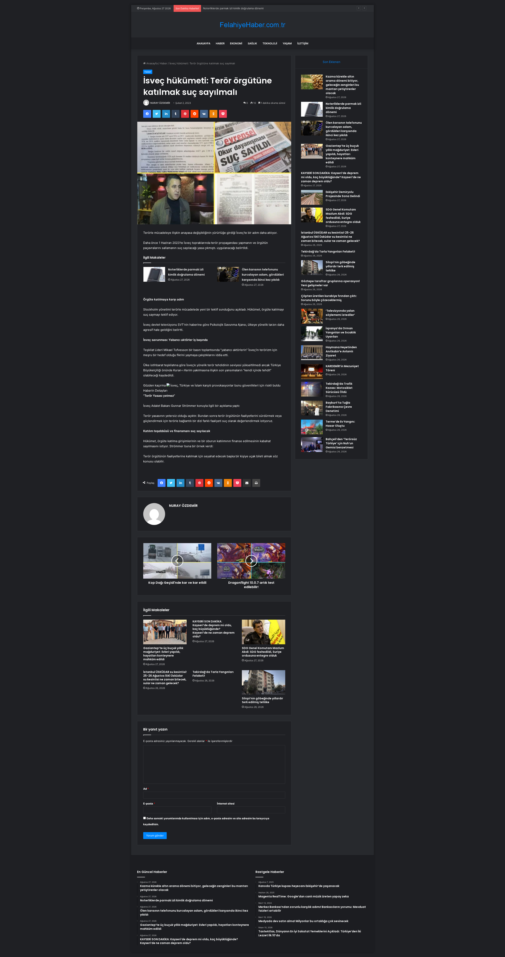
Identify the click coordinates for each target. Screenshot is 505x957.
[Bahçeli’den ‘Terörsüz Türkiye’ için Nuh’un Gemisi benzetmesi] (312, 444)
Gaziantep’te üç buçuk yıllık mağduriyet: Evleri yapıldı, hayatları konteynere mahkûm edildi (163, 653)
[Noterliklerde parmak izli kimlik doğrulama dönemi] (154, 274)
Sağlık (252, 43)
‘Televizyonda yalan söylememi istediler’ (340, 313)
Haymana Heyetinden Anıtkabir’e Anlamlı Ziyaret (341, 351)
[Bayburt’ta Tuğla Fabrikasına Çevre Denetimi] (312, 408)
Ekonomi (236, 43)
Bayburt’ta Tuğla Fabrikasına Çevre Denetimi (339, 407)
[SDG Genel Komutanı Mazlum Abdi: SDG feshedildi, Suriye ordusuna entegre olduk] (263, 632)
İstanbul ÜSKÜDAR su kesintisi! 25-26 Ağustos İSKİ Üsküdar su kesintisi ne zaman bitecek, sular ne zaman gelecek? (165, 677)
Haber (220, 43)
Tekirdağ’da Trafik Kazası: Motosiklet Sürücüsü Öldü (339, 388)
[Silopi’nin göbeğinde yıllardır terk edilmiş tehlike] (263, 682)
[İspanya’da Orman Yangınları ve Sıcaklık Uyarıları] (312, 333)
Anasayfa (203, 43)
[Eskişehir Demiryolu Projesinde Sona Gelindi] (312, 197)
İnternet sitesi (226, 803)
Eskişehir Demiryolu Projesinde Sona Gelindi (343, 194)
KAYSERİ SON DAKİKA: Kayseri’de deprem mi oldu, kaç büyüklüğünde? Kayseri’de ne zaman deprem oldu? (214, 628)
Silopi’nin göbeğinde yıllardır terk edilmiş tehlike (262, 700)
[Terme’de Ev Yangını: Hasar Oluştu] (312, 427)
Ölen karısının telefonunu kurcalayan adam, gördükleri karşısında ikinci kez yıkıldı (263, 275)
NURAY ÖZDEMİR (160, 102)
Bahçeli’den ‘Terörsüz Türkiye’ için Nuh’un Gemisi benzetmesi (341, 443)
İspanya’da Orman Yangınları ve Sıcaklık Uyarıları (341, 332)
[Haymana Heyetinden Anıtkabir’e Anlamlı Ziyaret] (312, 352)
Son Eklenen (331, 62)
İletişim (302, 43)
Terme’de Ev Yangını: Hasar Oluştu (340, 424)
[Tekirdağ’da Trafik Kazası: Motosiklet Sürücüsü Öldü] (312, 389)
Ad (146, 788)
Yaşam (287, 43)
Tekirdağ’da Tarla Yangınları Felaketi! (213, 674)
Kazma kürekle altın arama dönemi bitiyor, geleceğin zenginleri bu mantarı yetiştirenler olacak (342, 85)
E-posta (149, 803)
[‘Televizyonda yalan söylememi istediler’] (312, 316)
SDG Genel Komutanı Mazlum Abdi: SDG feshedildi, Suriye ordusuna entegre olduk (263, 652)
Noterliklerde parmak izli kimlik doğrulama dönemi (343, 108)
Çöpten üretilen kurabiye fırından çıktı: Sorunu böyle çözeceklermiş (329, 298)
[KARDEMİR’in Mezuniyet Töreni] (312, 371)
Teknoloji (270, 43)
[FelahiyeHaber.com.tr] (252, 25)
